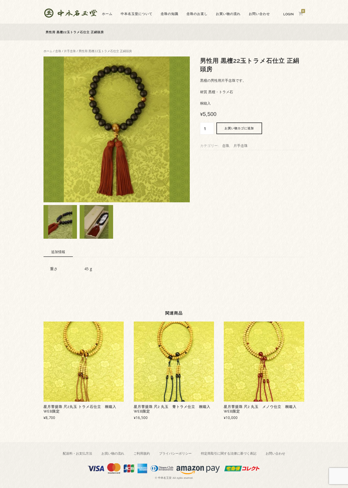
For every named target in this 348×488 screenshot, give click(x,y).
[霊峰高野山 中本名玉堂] (71, 16)
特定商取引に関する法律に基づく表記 (228, 453)
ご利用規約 (141, 453)
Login (288, 14)
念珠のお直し (197, 14)
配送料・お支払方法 (77, 453)
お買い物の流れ (228, 14)
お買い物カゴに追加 (239, 128)
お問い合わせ (259, 14)
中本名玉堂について (137, 14)
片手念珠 (70, 51)
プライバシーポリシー (175, 453)
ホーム (107, 14)
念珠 (58, 51)
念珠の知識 (169, 14)
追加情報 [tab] (58, 251)
